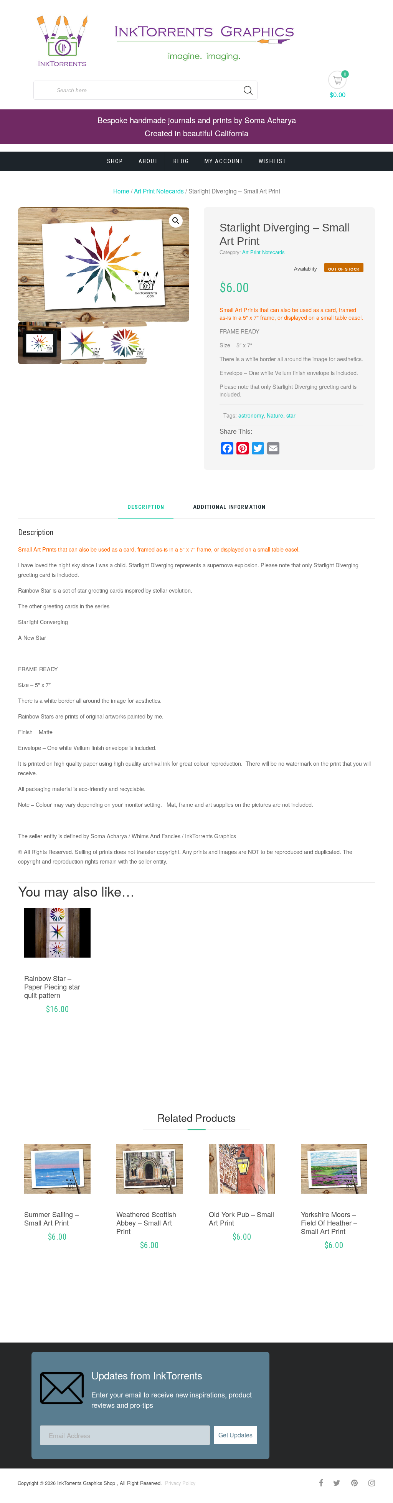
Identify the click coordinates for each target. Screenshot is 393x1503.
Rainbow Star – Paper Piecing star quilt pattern (52, 986)
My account (224, 161)
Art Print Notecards (159, 191)
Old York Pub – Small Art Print (241, 1218)
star (291, 415)
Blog (181, 161)
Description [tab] (145, 507)
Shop (115, 161)
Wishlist (272, 161)
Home (121, 191)
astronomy (251, 415)
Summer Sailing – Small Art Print (51, 1218)
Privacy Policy (179, 1482)
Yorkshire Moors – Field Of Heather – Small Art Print (329, 1222)
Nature (275, 415)
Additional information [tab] (229, 507)
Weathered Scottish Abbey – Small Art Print (146, 1222)
